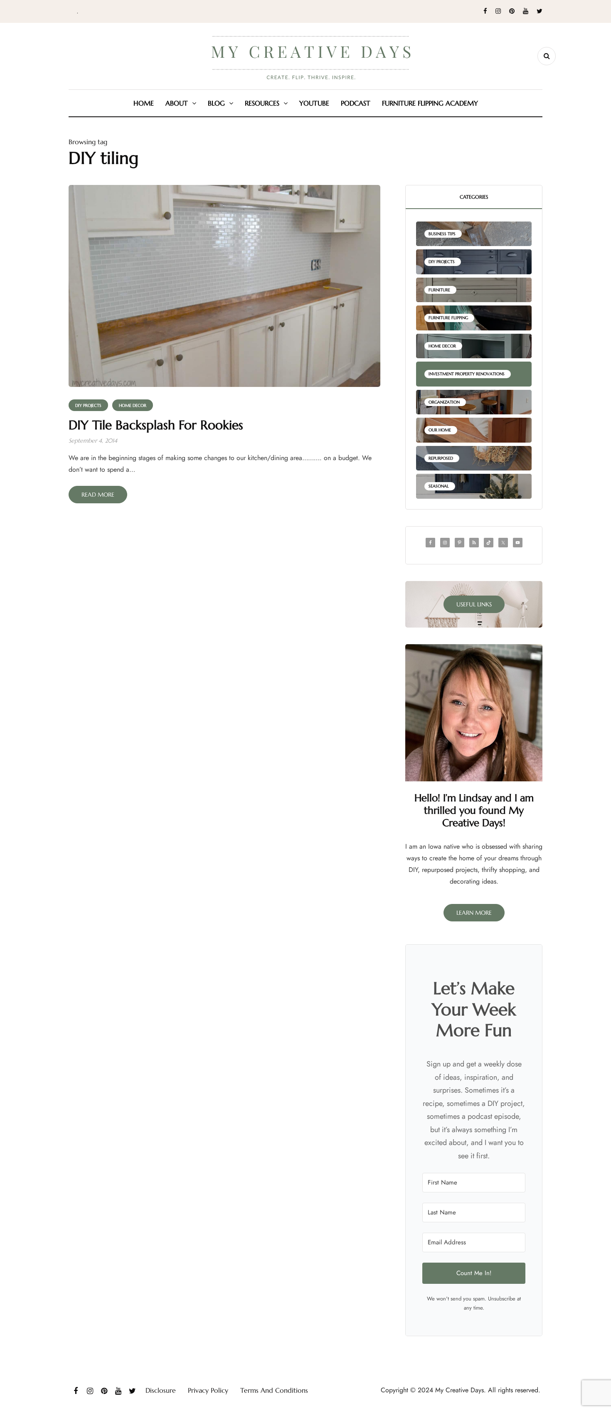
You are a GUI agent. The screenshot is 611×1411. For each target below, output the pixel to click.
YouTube (314, 103)
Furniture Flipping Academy (430, 103)
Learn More (474, 912)
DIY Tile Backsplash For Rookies (156, 425)
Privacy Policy (208, 1390)
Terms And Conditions (274, 1390)
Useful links (474, 604)
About (176, 103)
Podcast (355, 103)
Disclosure (160, 1390)
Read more (97, 494)
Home (143, 103)
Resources (262, 103)
